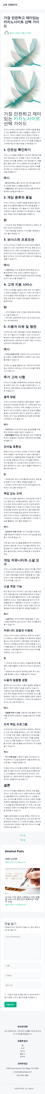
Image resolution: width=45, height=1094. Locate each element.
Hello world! (11, 858)
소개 (22, 1048)
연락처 (22, 1057)
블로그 (22, 1054)
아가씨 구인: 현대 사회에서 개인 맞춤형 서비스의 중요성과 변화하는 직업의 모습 (22, 899)
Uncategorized (20, 862)
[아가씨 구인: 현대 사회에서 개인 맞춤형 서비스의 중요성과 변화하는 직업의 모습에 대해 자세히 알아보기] (22, 881)
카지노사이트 (27, 118)
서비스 (22, 1051)
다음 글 (22, 840)
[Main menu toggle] (39, 4)
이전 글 (22, 835)
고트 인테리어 (10, 4)
